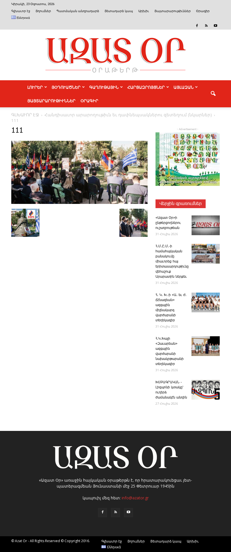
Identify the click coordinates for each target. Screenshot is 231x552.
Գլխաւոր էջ (20, 11)
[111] (79, 203)
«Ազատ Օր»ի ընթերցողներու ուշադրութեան (168, 223)
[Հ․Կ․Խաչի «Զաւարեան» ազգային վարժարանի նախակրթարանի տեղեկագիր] (206, 346)
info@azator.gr (135, 497)
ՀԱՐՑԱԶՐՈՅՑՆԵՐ (146, 87)
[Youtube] (215, 25)
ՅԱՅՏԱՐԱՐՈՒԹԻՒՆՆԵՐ (51, 100)
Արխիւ (143, 11)
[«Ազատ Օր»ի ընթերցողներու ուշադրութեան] (206, 225)
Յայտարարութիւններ (172, 11)
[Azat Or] (115, 55)
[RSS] (206, 25)
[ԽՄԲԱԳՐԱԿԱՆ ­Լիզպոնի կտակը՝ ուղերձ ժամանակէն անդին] (206, 390)
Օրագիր (203, 11)
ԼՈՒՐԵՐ (35, 87)
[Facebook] (197, 25)
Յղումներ (43, 11)
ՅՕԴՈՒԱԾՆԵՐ (66, 87)
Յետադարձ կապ (119, 11)
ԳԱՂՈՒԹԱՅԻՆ (104, 87)
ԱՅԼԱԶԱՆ (184, 87)
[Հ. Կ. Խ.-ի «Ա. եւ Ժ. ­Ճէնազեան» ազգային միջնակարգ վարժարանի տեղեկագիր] (206, 302)
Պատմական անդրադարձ (77, 11)
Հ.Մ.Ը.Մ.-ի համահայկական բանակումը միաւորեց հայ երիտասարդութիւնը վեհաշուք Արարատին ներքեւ (172, 261)
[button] (213, 94)
